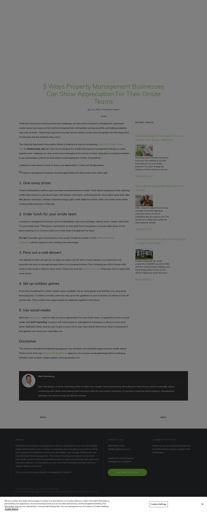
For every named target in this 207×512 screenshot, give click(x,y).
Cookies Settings (158, 504)
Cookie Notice (11, 509)
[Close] (202, 504)
